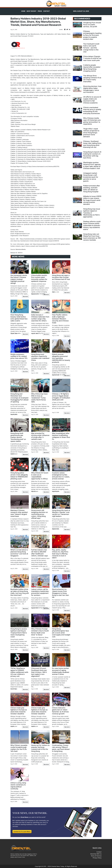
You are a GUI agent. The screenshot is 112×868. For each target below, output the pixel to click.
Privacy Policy (97, 858)
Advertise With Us (96, 854)
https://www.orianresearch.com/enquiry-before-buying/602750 (30, 92)
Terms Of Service (96, 856)
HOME (23, 11)
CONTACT (46, 11)
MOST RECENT (31, 11)
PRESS (40, 11)
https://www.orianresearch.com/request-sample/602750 (50, 70)
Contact (99, 852)
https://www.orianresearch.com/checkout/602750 (43, 166)
